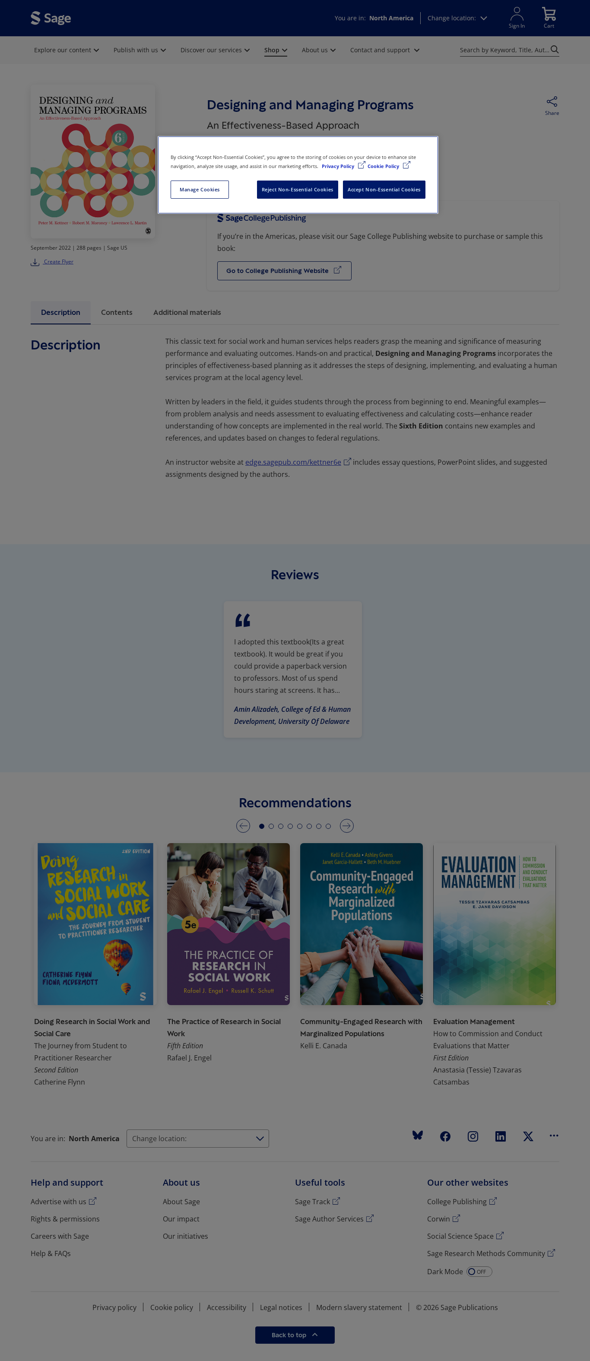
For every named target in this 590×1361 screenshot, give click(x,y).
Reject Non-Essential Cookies (297, 189)
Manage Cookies (200, 189)
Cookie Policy (384, 166)
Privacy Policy (338, 166)
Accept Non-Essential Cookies (384, 189)
